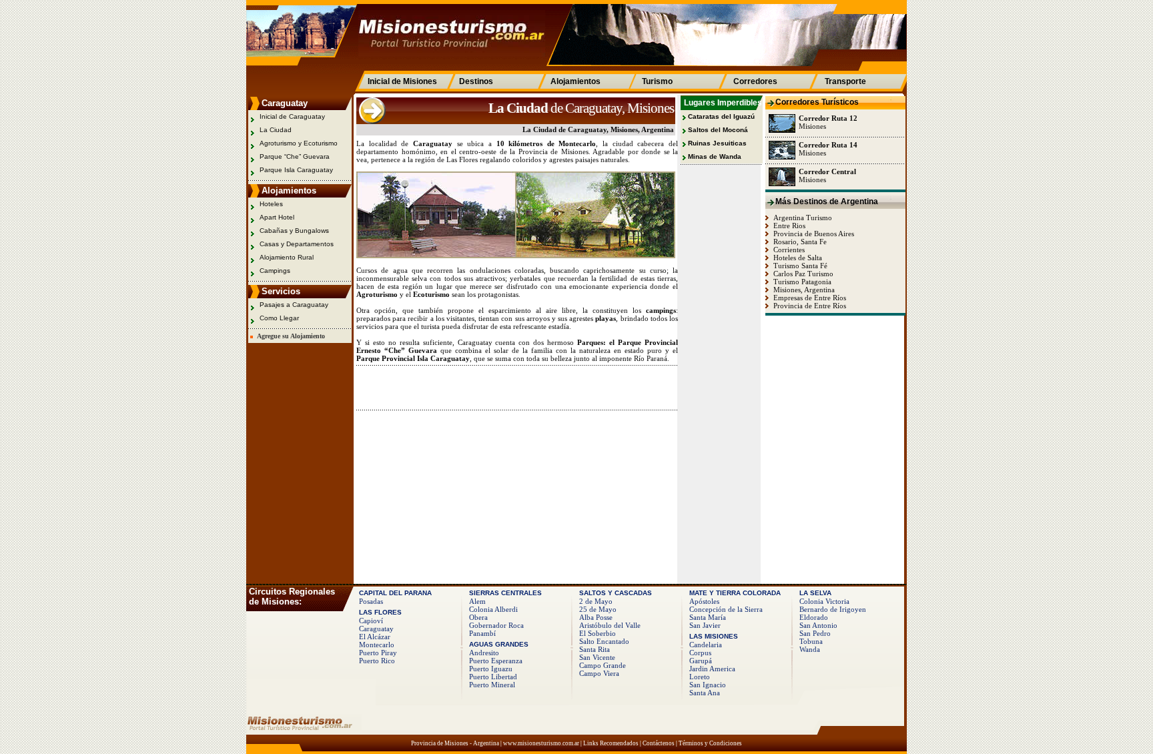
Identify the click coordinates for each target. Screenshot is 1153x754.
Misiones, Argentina (803, 290)
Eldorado (813, 617)
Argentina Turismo (801, 218)
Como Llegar (279, 318)
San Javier (705, 625)
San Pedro (815, 633)
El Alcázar (374, 637)
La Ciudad (276, 129)
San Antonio (818, 625)
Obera (478, 617)
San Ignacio (707, 685)
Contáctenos (659, 743)
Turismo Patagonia (801, 282)
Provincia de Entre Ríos (808, 306)
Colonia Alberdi (493, 609)
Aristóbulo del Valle (610, 625)
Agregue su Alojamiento (289, 336)
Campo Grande (602, 665)
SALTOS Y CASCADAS (615, 593)
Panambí (482, 633)
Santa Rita (594, 649)
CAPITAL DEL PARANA (395, 593)
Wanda (809, 649)
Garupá (700, 661)
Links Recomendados (611, 743)
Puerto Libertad (493, 677)
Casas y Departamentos (297, 244)
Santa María (707, 617)
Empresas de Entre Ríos (808, 298)
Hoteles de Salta (796, 258)
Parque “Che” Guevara (295, 156)
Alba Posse (596, 617)
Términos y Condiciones (710, 743)
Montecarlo (376, 645)
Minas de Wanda (714, 156)
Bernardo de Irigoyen (832, 609)
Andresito (484, 653)
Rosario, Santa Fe (799, 242)
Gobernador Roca (496, 625)
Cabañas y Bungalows (294, 230)
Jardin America (712, 669)
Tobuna (811, 641)
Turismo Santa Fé (799, 266)
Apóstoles (704, 601)
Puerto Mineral (492, 685)
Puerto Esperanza (495, 661)
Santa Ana (704, 693)
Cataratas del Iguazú (721, 116)
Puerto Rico (377, 661)
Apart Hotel (277, 217)
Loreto (699, 677)
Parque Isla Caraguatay (296, 169)
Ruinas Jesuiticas (717, 143)
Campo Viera (599, 673)
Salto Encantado (604, 641)
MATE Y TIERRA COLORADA (735, 593)
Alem (477, 601)
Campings (275, 270)
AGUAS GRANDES (498, 644)
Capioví (371, 621)
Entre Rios (788, 226)
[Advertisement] (512, 387)
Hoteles (271, 204)
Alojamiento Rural (287, 257)
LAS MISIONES (713, 636)
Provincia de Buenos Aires (812, 234)
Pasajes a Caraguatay (294, 304)
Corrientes (788, 250)
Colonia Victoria (824, 601)
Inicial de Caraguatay (292, 116)
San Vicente (597, 657)
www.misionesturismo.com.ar (541, 743)
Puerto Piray (378, 653)
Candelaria (705, 645)
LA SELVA (815, 593)
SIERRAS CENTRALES (505, 593)
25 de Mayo (598, 609)
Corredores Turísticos (817, 102)
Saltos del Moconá (718, 129)
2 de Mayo (596, 601)
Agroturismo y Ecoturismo (299, 143)
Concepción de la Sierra (726, 609)
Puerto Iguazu (490, 669)
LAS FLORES (380, 612)
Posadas (371, 601)
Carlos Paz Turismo (802, 274)
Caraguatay (376, 629)
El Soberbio (597, 633)
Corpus (700, 653)
